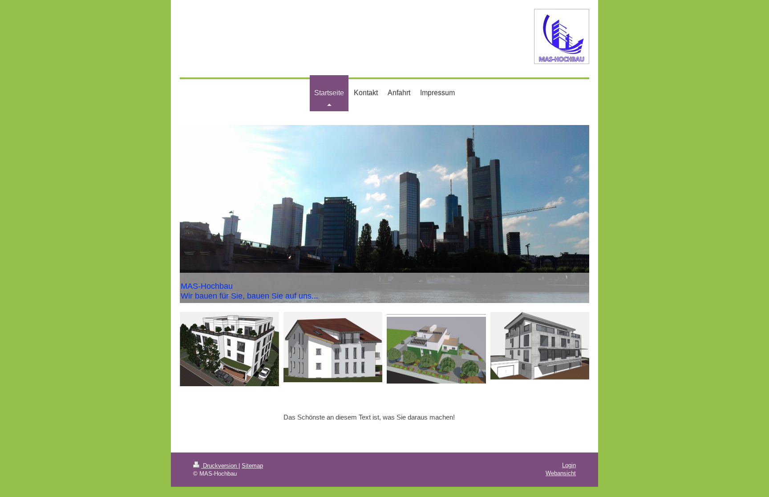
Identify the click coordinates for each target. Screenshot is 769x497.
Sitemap (252, 465)
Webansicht (561, 473)
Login (569, 465)
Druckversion (220, 465)
